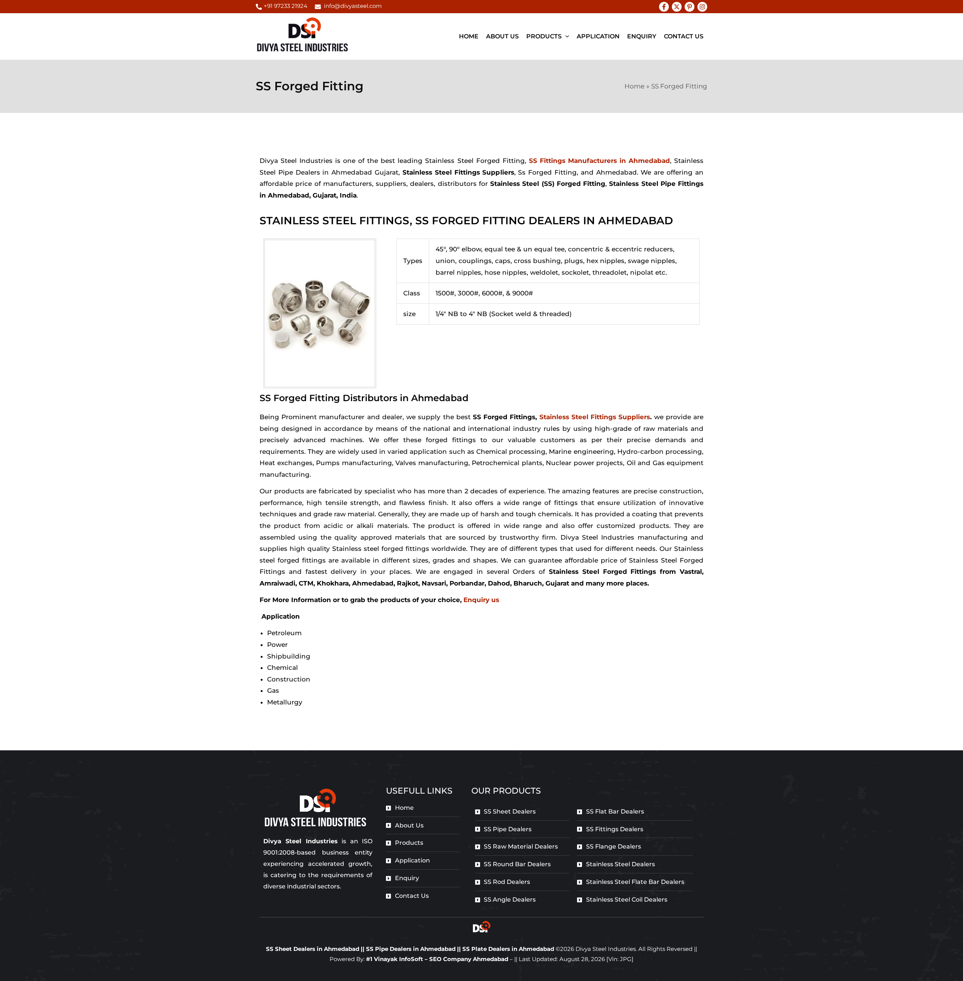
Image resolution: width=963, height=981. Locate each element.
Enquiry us (481, 600)
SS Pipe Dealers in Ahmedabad (411, 948)
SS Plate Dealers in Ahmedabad (508, 948)
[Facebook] (664, 7)
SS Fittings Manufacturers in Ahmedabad (599, 160)
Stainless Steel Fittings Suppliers (594, 417)
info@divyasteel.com (353, 5)
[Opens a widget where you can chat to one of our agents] (934, 967)
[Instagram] (702, 7)
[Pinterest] (689, 7)
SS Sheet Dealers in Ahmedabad (312, 948)
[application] (565, 36)
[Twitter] (677, 7)
